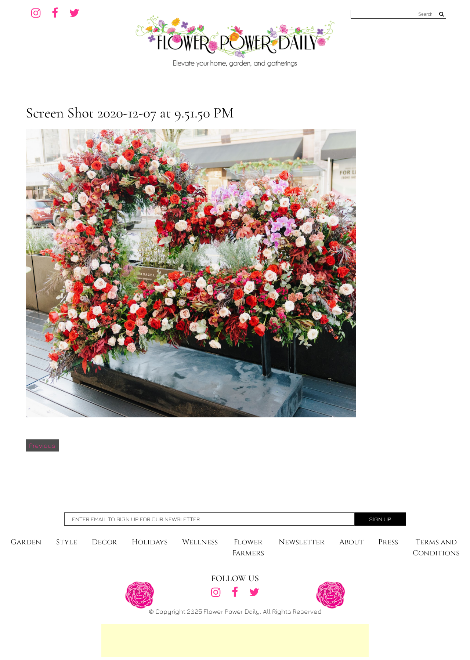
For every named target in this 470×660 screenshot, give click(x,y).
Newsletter (302, 542)
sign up (380, 519)
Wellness (200, 542)
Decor (104, 542)
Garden (26, 542)
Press (388, 542)
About (351, 542)
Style (66, 542)
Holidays (149, 542)
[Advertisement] (235, 640)
